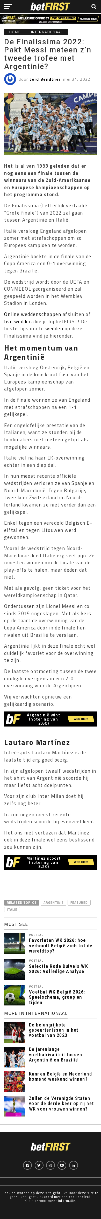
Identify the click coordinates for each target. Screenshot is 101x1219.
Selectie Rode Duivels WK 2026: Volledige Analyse (58, 969)
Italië (12, 909)
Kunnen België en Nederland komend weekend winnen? (60, 1076)
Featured (79, 902)
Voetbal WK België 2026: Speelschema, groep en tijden (57, 997)
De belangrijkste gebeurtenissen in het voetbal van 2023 (53, 1030)
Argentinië (53, 902)
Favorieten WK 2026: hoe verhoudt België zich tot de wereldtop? (60, 945)
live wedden (18, 321)
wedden (54, 328)
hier (35, 1200)
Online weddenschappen (32, 314)
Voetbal (36, 935)
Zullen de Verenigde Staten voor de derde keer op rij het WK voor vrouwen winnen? (61, 1103)
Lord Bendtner (45, 79)
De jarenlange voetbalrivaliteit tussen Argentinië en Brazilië (55, 1054)
